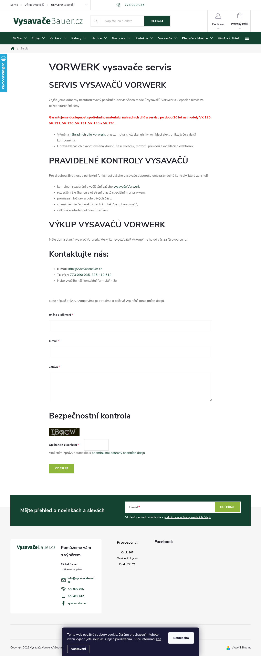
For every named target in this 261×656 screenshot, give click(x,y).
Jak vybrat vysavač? (62, 5)
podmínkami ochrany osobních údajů (118, 453)
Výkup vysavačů (34, 5)
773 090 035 (80, 275)
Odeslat (61, 468)
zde (158, 639)
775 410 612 (102, 275)
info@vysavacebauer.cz (85, 269)
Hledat (157, 21)
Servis (14, 5)
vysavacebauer (77, 603)
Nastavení (78, 649)
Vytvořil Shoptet (241, 647)
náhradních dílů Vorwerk (87, 134)
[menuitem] (19, 38)
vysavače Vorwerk (127, 186)
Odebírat (227, 507)
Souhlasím (181, 638)
